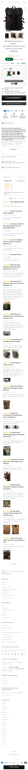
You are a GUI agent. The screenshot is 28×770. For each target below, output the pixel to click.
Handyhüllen (5, 608)
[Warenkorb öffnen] (26, 2)
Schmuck (4, 678)
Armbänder (4, 680)
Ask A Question (21, 177)
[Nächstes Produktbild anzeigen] (26, 18)
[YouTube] (15, 654)
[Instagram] (8, 654)
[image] (6, 305)
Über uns (4, 584)
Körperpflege (5, 683)
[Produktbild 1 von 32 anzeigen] (7, 36)
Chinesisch (4, 736)
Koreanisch (4, 733)
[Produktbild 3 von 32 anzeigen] (20, 36)
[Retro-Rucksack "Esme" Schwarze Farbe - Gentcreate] (14, 18)
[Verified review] (16, 204)
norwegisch (5, 724)
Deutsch (4, 710)
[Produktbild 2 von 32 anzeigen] (14, 36)
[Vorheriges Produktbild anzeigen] (2, 18)
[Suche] (23, 2)
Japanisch (4, 738)
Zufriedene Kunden (6, 695)
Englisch (4, 703)
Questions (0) (20, 181)
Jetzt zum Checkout (14, 103)
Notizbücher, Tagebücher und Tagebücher (12, 692)
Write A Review (7, 177)
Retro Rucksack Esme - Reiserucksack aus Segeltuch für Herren (14, 46)
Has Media (21, 198)
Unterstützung (5, 617)
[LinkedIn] (22, 654)
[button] (14, 63)
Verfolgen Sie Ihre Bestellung (9, 642)
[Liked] (24, 204)
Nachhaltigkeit (5, 593)
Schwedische (5, 719)
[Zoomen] (24, 8)
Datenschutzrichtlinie (7, 627)
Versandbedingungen (12, 167)
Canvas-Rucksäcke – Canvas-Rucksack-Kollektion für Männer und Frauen (12, 572)
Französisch (5, 714)
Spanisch (4, 705)
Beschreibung (9, 122)
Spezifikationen (10, 156)
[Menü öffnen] (2, 2)
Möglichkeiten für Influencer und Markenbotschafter (10, 590)
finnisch (4, 726)
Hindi (3, 743)
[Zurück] (4, 73)
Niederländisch (5, 717)
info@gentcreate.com (7, 670)
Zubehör (4, 612)
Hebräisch (4, 740)
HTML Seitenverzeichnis (8, 595)
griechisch (4, 731)
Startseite (3, 570)
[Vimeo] (18, 654)
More (14, 563)
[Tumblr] (25, 654)
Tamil (3, 745)
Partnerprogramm (6, 587)
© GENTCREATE (14, 754)
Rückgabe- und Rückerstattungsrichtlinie (14, 162)
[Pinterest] (12, 654)
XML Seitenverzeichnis (7, 597)
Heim (3, 605)
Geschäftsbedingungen (7, 637)
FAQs (3, 630)
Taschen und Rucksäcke (8, 610)
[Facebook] (2, 654)
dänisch (4, 721)
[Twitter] (5, 654)
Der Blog (4, 582)
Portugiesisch (5, 707)
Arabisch (4, 728)
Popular (15, 198)
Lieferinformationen (7, 639)
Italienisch (4, 712)
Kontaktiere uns (6, 625)
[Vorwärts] (23, 73)
